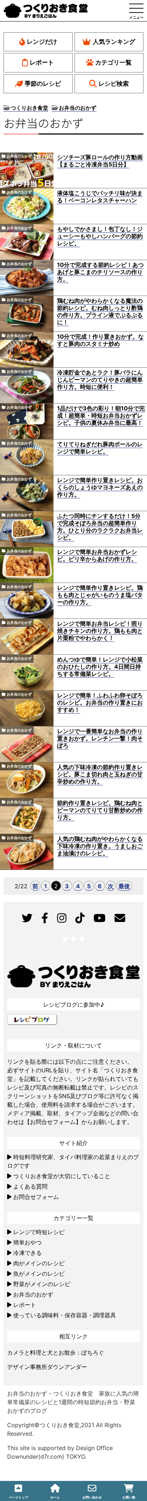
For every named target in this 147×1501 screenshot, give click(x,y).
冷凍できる (27, 1252)
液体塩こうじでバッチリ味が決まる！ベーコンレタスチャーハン (100, 196)
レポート (42, 62)
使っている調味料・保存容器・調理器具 (64, 1315)
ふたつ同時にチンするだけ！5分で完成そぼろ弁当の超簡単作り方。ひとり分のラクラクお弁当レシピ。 (100, 526)
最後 (124, 886)
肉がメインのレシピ (39, 1263)
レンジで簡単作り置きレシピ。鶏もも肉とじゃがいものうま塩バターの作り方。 (100, 595)
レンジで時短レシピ (39, 1232)
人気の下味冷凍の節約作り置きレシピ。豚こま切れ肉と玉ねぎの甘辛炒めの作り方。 (100, 774)
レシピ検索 (113, 83)
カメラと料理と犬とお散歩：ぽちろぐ (55, 1352)
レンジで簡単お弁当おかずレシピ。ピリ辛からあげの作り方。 (97, 555)
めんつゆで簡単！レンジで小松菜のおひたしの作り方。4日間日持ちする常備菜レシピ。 (100, 666)
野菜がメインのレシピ (41, 1284)
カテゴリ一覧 (113, 62)
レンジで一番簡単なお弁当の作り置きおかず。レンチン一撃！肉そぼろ (100, 738)
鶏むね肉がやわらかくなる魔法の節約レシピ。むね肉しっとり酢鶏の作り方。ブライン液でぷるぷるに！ (100, 311)
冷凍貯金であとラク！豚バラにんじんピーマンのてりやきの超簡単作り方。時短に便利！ (100, 379)
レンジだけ (42, 41)
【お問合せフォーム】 (52, 1121)
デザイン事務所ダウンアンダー (47, 1366)
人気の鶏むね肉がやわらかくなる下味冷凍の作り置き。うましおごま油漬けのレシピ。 (100, 846)
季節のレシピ (43, 83)
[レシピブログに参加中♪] (32, 1018)
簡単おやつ (27, 1242)
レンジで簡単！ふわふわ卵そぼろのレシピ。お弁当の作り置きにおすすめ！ (100, 702)
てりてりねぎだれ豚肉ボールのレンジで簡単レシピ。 (100, 448)
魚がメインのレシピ (39, 1273)
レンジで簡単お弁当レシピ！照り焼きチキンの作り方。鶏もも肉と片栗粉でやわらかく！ (100, 630)
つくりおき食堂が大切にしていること (61, 1176)
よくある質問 (30, 1186)
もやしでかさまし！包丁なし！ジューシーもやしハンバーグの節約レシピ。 (100, 236)
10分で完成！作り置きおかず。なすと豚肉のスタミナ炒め (100, 340)
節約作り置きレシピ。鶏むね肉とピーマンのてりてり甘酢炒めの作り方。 (100, 810)
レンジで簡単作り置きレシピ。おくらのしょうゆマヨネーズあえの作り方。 (100, 487)
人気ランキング (114, 41)
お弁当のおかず (19, 156)
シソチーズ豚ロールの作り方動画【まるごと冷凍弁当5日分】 (100, 161)
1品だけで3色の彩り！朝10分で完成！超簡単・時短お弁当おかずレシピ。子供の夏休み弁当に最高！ (101, 415)
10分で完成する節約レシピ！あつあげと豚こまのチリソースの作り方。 (100, 272)
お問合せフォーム (36, 1196)
